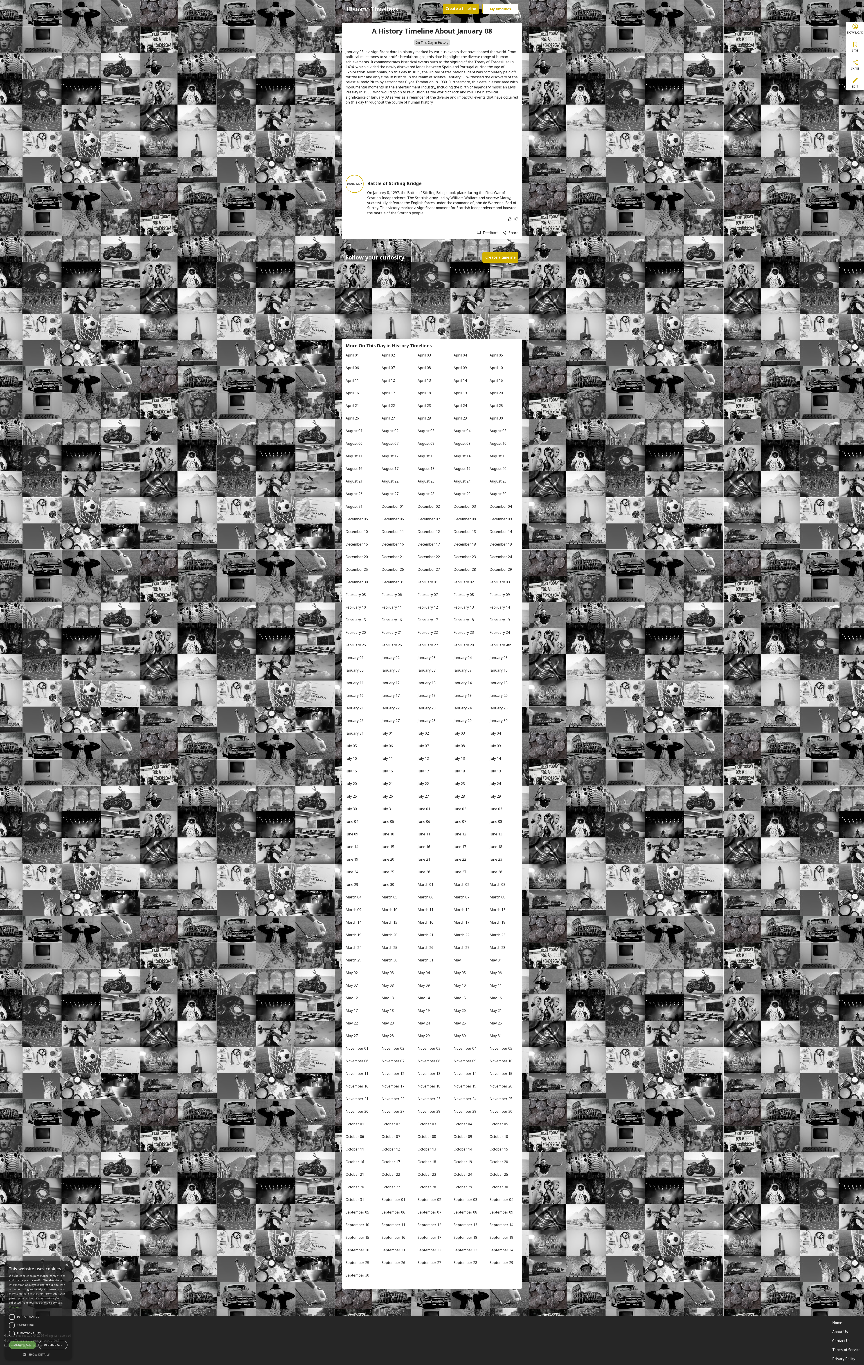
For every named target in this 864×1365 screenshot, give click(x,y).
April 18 (424, 392)
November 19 (465, 1086)
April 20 (496, 392)
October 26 (355, 1187)
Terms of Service (846, 1349)
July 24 (495, 783)
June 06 (424, 821)
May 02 (352, 972)
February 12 (428, 607)
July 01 (387, 733)
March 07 (461, 897)
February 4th (500, 645)
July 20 (351, 783)
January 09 (463, 670)
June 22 (460, 859)
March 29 (353, 960)
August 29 (462, 493)
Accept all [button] (22, 1345)
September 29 (501, 1262)
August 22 (390, 481)
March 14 (353, 922)
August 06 (354, 443)
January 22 (391, 708)
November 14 (465, 1073)
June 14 (352, 846)
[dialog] (38, 1310)
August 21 (354, 481)
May (457, 960)
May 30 (460, 1035)
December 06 (393, 519)
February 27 (428, 645)
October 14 (463, 1149)
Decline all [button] (53, 1345)
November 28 (429, 1111)
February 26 (392, 645)
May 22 (352, 1023)
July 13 (459, 758)
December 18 (465, 544)
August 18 (426, 468)
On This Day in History (432, 42)
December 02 (429, 506)
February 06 (392, 594)
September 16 (393, 1237)
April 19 (460, 392)
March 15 (389, 922)
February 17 (428, 619)
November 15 (501, 1073)
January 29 (463, 720)
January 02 (391, 657)
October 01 (355, 1123)
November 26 (357, 1111)
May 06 (496, 972)
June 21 (424, 859)
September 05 (357, 1212)
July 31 (387, 808)
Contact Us (841, 1340)
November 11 (357, 1073)
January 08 (427, 670)
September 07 (429, 1212)
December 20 (357, 556)
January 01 (355, 657)
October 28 (427, 1187)
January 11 (355, 682)
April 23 (424, 405)
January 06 (355, 670)
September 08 (465, 1212)
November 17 (393, 1086)
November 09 (465, 1060)
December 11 (393, 531)
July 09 (495, 745)
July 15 (351, 771)
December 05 (357, 519)
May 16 (496, 997)
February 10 (356, 607)
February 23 (464, 632)
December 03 (465, 506)
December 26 (393, 569)
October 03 (427, 1123)
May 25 (460, 1023)
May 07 (352, 985)
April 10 (496, 367)
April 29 (460, 418)
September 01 (393, 1199)
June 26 (424, 871)
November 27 (393, 1111)
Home (837, 1322)
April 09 (460, 367)
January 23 (427, 708)
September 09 (501, 1212)
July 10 (351, 758)
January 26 (355, 720)
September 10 (357, 1224)
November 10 (501, 1060)
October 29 (463, 1187)
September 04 (501, 1199)
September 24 (501, 1250)
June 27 (460, 871)
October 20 (499, 1161)
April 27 (388, 418)
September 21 (393, 1250)
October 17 (391, 1161)
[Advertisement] (432, 139)
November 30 (501, 1111)
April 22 (388, 405)
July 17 (423, 771)
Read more (16, 1307)
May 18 (388, 1010)
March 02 (461, 884)
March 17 (461, 922)
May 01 (496, 960)
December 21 (393, 556)
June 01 (424, 808)
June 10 (388, 834)
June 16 (424, 846)
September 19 (501, 1237)
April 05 (496, 355)
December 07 (429, 519)
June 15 (388, 846)
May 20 (460, 1010)
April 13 (424, 380)
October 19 (463, 1161)
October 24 (463, 1174)
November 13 (429, 1073)
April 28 (424, 418)
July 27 (423, 796)
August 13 (426, 455)
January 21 (355, 708)
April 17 (388, 392)
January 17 (391, 695)
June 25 (388, 871)
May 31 (496, 1035)
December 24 (501, 556)
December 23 (465, 556)
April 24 (460, 405)
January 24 (463, 708)
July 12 (423, 758)
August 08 (426, 443)
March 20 (389, 934)
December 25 (357, 569)
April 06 (352, 367)
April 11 (352, 380)
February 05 (356, 594)
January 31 (355, 733)
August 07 (390, 443)
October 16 (355, 1161)
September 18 (465, 1237)
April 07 (388, 367)
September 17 (429, 1237)
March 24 (353, 947)
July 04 (495, 733)
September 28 (465, 1262)
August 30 (498, 493)
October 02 (391, 1123)
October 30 (499, 1187)
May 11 (496, 985)
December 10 (357, 531)
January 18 (427, 695)
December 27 (429, 569)
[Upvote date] (510, 219)
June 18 (496, 846)
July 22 (423, 783)
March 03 (497, 884)
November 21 (357, 1098)
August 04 (462, 430)
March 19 (353, 934)
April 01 (352, 355)
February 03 (500, 582)
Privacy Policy (843, 1358)
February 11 (392, 607)
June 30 (388, 884)
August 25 (498, 481)
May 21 (496, 1010)
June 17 (460, 846)
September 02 (429, 1199)
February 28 (464, 645)
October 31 (355, 1199)
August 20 (498, 468)
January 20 (499, 695)
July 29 (495, 796)
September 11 (393, 1224)
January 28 (427, 720)
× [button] (67, 1265)
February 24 (500, 632)
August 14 (462, 455)
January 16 (355, 695)
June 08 (496, 821)
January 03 (427, 657)
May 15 (460, 997)
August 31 (354, 506)
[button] (38, 1354)
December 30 (357, 582)
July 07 (423, 745)
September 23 (465, 1250)
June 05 (388, 821)
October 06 (355, 1136)
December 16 (393, 544)
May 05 (460, 972)
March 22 (461, 934)
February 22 (428, 632)
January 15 (499, 682)
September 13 (465, 1224)
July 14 (495, 758)
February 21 (392, 632)
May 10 (460, 985)
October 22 (391, 1174)
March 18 (497, 922)
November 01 (357, 1048)
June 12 (460, 834)
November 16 (357, 1086)
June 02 (460, 808)
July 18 (459, 771)
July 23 (459, 783)
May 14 (424, 997)
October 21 (355, 1174)
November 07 (393, 1060)
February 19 (500, 619)
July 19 (495, 771)
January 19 (463, 695)
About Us (840, 1331)
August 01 (354, 430)
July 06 (387, 745)
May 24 (424, 1023)
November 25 (501, 1098)
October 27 (391, 1187)
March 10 (389, 909)
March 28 (497, 947)
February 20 (356, 632)
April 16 (352, 392)
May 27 (352, 1035)
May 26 (496, 1023)
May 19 (424, 1010)
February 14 (500, 607)
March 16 (425, 922)
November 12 (393, 1073)
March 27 (461, 947)
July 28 (459, 796)
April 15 (496, 380)
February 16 (392, 619)
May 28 (388, 1035)
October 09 (463, 1136)
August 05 (498, 430)
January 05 (499, 657)
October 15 (499, 1149)
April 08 (424, 367)
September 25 (357, 1262)
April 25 (496, 405)
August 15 (498, 455)
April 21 (352, 405)
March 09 (353, 909)
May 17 (352, 1010)
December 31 (393, 582)
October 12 (391, 1149)
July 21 (387, 783)
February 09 (500, 594)
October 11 (355, 1149)
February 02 (464, 582)
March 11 (425, 909)
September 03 (465, 1199)
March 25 (389, 947)
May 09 (424, 985)
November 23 (429, 1098)
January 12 (391, 682)
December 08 (465, 519)
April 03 (424, 355)
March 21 (425, 934)
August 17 (390, 468)
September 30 (357, 1275)
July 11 (387, 758)
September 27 (429, 1262)
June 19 (352, 859)
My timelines (500, 9)
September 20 (357, 1250)
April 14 (460, 380)
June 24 (352, 871)
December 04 (501, 506)
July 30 (351, 808)
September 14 (501, 1224)
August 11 (354, 455)
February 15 (356, 619)
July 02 (423, 733)
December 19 (501, 544)
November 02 (393, 1048)
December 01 (393, 506)
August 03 (426, 430)
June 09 (352, 834)
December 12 (429, 531)
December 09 (501, 519)
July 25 (351, 796)
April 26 (352, 418)
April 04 (460, 355)
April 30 (496, 418)
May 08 (388, 985)
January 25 (499, 708)
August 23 (426, 481)
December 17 (429, 544)
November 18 (429, 1086)
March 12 (461, 909)
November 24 (465, 1098)
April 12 (388, 380)
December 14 (501, 531)
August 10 (498, 443)
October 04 (463, 1123)
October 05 (499, 1123)
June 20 (388, 859)
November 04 (465, 1048)
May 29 (424, 1035)
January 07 (391, 670)
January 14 (463, 682)
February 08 (464, 594)
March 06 (425, 897)
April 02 (388, 355)
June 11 (424, 834)
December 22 (429, 556)
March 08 (497, 897)
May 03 (388, 972)
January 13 (427, 682)
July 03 (459, 733)
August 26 (354, 493)
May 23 (388, 1023)
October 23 (427, 1174)
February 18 (464, 619)
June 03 (496, 808)
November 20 (501, 1086)
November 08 (429, 1060)
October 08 (427, 1136)
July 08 (459, 745)
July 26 (387, 796)
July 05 (351, 745)
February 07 (428, 594)
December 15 (357, 544)
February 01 (428, 582)
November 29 (465, 1111)
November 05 (501, 1048)
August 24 (462, 481)
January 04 (463, 657)
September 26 (393, 1262)
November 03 (429, 1048)
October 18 (427, 1161)
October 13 (427, 1149)
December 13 (465, 531)
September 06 (393, 1212)
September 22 (429, 1250)
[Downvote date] (516, 219)
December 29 (501, 569)
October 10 (499, 1136)
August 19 (462, 468)
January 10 (499, 670)
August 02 (390, 430)
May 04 (424, 972)
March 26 (425, 947)
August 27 (390, 493)
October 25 (499, 1174)
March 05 (389, 897)
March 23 (497, 934)
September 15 (357, 1237)
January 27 (391, 720)
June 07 (460, 821)
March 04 (353, 897)
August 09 (462, 443)
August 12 (390, 455)
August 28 (426, 493)
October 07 (391, 1136)
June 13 (496, 834)
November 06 (357, 1060)
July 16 (387, 771)
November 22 (393, 1098)
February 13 (464, 607)
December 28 (465, 569)
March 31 (425, 960)
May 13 (388, 997)
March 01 (425, 884)
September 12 (429, 1224)
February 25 (356, 645)
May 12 (352, 997)
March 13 (497, 909)
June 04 (352, 821)
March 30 (389, 960)
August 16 (354, 468)
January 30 (499, 720)
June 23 (496, 859)
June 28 (496, 871)
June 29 (352, 884)
